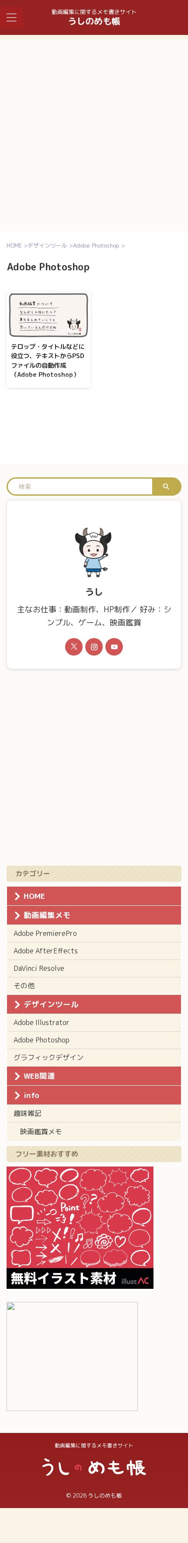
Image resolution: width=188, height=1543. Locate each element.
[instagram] (94, 647)
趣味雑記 (28, 1113)
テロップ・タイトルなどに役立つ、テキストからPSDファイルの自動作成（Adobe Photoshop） (47, 361)
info (31, 1095)
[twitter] (74, 647)
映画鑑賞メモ (41, 1131)
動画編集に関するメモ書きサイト (94, 1445)
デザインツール (51, 1004)
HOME (34, 896)
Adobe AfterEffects (46, 951)
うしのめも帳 (94, 21)
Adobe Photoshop (42, 1040)
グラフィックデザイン (49, 1057)
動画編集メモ (47, 915)
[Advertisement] (94, 133)
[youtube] (114, 647)
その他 (24, 986)
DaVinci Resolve (39, 968)
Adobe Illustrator (42, 1022)
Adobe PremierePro (45, 933)
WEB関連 (39, 1075)
